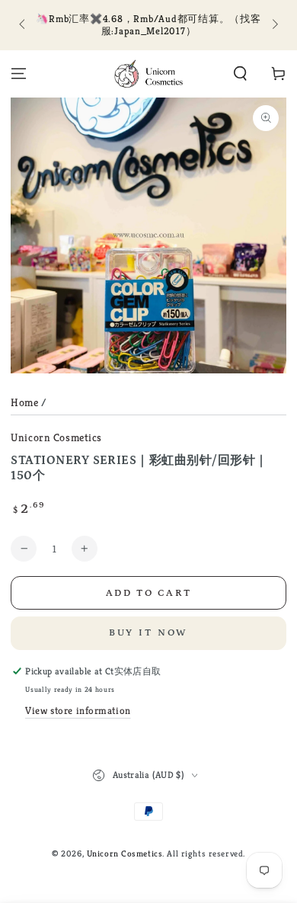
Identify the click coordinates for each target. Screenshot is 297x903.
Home (24, 402)
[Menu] (18, 74)
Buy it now (149, 633)
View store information (78, 710)
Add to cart (149, 593)
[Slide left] (23, 25)
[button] (240, 74)
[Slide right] (273, 25)
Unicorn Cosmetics (56, 437)
